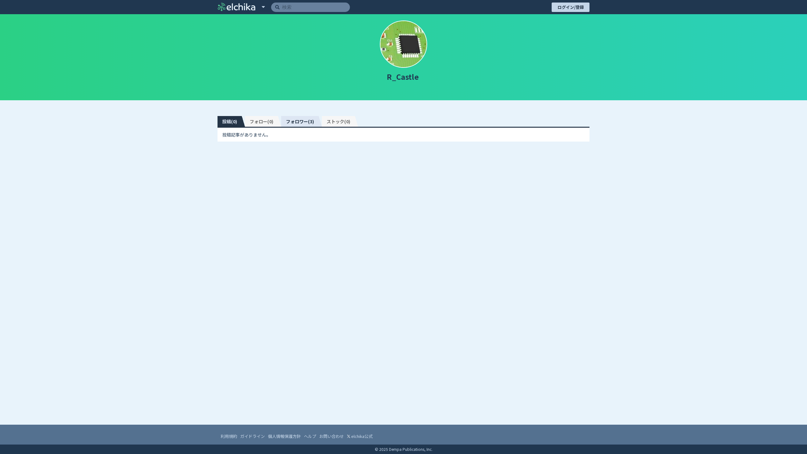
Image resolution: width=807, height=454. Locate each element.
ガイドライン (252, 436)
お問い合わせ (331, 436)
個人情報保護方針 (284, 436)
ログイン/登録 (571, 7)
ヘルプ (310, 436)
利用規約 (229, 436)
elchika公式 (361, 436)
